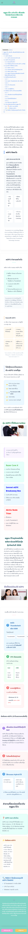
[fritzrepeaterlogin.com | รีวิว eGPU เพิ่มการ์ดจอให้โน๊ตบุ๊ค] (14, 2)
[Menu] (2, 3)
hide (11, 50)
